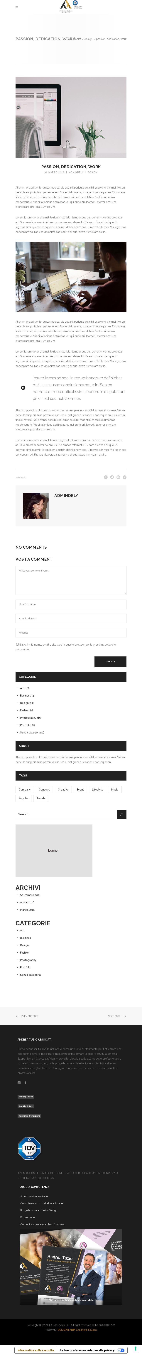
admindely (76, 172)
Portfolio (25, 725)
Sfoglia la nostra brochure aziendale (71, 1300)
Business (25, 695)
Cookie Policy (26, 1106)
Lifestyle (97, 789)
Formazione (27, 1217)
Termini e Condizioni (29, 1116)
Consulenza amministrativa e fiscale (41, 1203)
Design (88, 38)
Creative (63, 789)
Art (22, 688)
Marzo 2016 (27, 909)
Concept (44, 789)
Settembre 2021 (30, 895)
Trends (21, 477)
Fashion (24, 710)
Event (80, 789)
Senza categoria (30, 732)
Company (25, 789)
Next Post (114, 1016)
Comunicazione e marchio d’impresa (42, 1224)
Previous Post (30, 1016)
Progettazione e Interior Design (38, 1210)
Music (114, 789)
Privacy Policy (26, 1096)
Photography (28, 717)
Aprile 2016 (27, 902)
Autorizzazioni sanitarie (34, 1196)
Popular (23, 798)
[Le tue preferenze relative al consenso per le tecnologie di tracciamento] (135, 1348)
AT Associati (74, 38)
